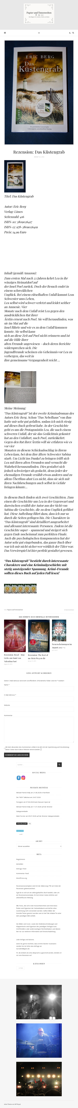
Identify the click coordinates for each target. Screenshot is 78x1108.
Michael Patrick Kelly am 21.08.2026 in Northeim (33, 793)
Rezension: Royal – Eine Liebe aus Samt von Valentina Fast (14, 658)
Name (6, 685)
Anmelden (19, 864)
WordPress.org (21, 878)
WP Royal (18, 1104)
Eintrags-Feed (21, 869)
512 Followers (20, 830)
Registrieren (20, 859)
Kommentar (8, 715)
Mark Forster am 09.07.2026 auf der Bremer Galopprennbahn (37, 816)
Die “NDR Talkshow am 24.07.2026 (28, 797)
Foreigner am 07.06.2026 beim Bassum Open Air (33, 802)
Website (7, 705)
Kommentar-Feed (22, 873)
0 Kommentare (69, 610)
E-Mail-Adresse (10, 695)
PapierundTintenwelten (15, 610)
